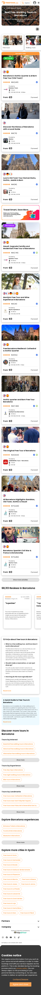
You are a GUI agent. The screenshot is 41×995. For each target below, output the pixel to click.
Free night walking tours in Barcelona (16, 775)
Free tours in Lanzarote (11, 894)
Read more (7, 691)
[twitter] (15, 937)
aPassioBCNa (13, 360)
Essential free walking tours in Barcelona (18, 744)
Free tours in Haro (9, 913)
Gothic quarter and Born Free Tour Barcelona (19, 400)
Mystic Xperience (14, 309)
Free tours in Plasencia (11, 875)
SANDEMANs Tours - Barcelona (18, 460)
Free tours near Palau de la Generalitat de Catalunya (21, 806)
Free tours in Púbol (27, 913)
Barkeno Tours (13, 88)
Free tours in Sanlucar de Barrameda (16, 870)
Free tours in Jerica (28, 884)
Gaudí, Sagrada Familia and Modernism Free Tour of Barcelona (19, 247)
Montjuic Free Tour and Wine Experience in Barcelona (16, 298)
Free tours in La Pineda (11, 889)
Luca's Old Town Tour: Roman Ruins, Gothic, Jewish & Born (19, 179)
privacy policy (21, 968)
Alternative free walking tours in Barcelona (19, 754)
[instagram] (3, 937)
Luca (10, 190)
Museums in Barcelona (11, 836)
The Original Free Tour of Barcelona (19, 451)
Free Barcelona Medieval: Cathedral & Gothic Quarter (19, 349)
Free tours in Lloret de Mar (12, 899)
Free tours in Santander (11, 860)
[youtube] (11, 937)
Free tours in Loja (9, 903)
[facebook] (7, 937)
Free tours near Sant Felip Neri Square (17, 801)
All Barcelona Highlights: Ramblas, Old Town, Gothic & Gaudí (19, 500)
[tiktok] (19, 937)
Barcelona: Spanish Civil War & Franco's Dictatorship (17, 551)
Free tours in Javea (10, 884)
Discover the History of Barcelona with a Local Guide (18, 128)
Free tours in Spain (14, 8)
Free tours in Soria (10, 855)
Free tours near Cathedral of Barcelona (17, 796)
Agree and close (20, 984)
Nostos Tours (13, 511)
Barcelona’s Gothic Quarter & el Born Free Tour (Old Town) (20, 77)
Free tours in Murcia (10, 879)
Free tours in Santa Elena (12, 908)
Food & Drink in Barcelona (12, 831)
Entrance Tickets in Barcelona (14, 826)
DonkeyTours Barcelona (16, 412)
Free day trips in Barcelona (13, 770)
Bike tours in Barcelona (11, 780)
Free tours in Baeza (29, 879)
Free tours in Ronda (10, 865)
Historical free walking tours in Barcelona (18, 749)
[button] (13, 42)
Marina (11, 139)
